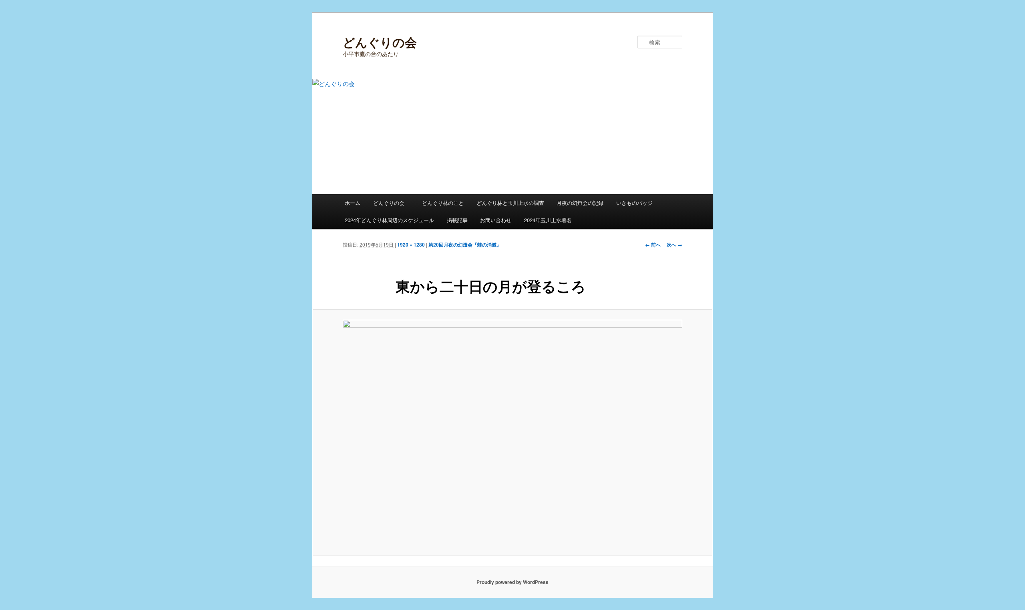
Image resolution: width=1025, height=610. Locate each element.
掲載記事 (457, 220)
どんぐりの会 (380, 41)
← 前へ (653, 244)
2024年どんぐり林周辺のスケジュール (389, 220)
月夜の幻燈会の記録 (580, 203)
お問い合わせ (495, 220)
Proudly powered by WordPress (512, 582)
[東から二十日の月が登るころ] (512, 433)
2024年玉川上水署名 (548, 220)
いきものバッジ (634, 203)
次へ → (674, 244)
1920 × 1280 (411, 244)
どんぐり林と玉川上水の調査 (510, 203)
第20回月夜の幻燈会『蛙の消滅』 (464, 244)
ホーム (352, 203)
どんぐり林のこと (443, 203)
